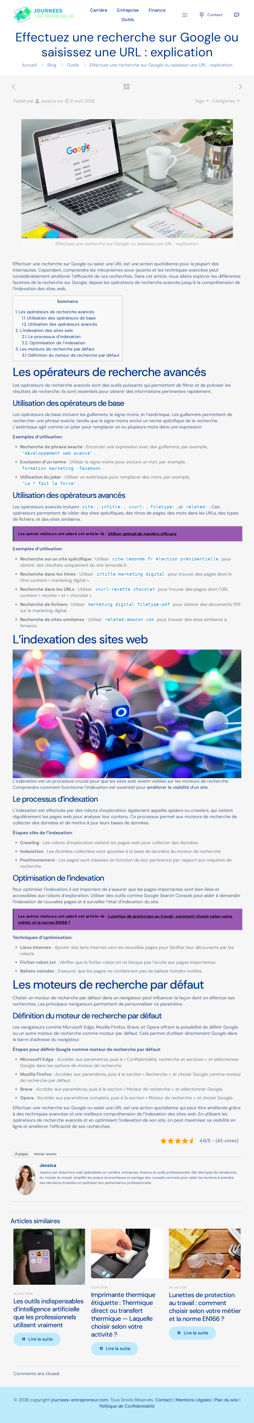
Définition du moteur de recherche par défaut (71, 355)
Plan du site (226, 1400)
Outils (73, 65)
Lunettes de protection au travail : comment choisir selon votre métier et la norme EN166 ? (205, 1307)
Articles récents (45, 1154)
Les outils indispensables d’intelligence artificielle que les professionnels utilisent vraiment (48, 1313)
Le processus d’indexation (51, 336)
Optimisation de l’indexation (53, 343)
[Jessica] (25, 1193)
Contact (163, 1400)
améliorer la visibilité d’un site (177, 787)
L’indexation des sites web (44, 330)
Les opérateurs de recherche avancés (54, 311)
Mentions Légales (193, 1400)
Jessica (48, 101)
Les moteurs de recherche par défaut (55, 349)
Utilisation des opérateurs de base (59, 318)
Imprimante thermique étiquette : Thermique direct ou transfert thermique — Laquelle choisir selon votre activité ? (123, 1314)
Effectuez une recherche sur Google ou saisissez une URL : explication (161, 65)
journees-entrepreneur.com (79, 1400)
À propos (21, 1154)
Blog (51, 65)
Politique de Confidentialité (127, 1406)
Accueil (29, 65)
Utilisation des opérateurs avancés (59, 324)
